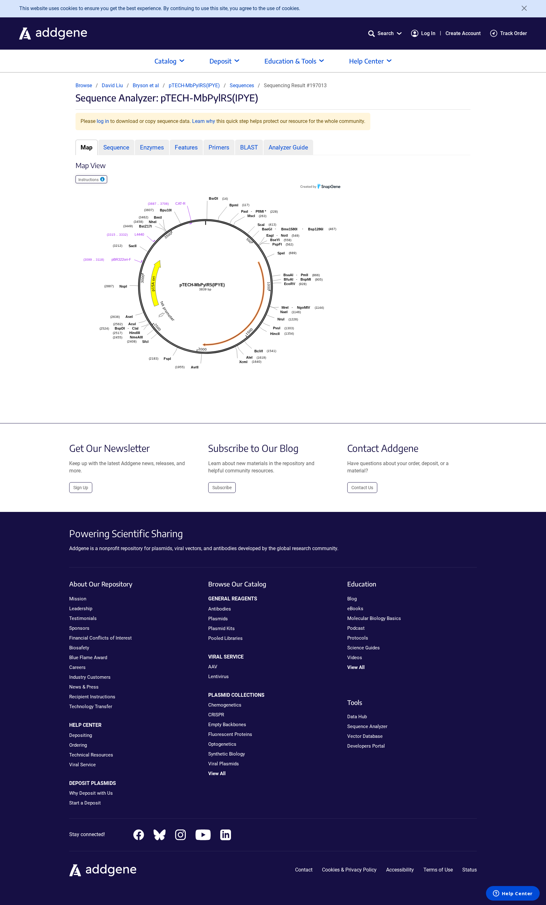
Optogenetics (222, 744)
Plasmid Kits (221, 628)
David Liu (112, 85)
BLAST (249, 147)
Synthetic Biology (226, 754)
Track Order (513, 33)
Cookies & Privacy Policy (349, 870)
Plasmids (218, 619)
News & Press (84, 687)
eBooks (355, 608)
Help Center (366, 61)
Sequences (242, 85)
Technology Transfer (90, 706)
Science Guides (363, 648)
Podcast (356, 628)
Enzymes (152, 147)
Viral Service (82, 765)
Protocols (357, 638)
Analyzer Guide (288, 147)
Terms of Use (438, 870)
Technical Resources (91, 755)
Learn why (203, 121)
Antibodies (219, 609)
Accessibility (400, 870)
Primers (219, 147)
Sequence (116, 147)
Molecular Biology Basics (374, 618)
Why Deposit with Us (91, 793)
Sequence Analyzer (367, 726)
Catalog (166, 61)
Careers (77, 667)
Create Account (463, 33)
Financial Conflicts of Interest (100, 638)
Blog (352, 599)
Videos (354, 657)
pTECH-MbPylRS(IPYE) (195, 85)
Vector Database (365, 736)
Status (469, 870)
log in (103, 121)
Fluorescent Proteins (230, 734)
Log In (428, 33)
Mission (77, 599)
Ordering (78, 745)
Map (87, 147)
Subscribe (222, 487)
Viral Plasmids (223, 764)
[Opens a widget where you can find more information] (513, 894)
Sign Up (80, 487)
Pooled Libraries (225, 638)
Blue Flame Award (88, 657)
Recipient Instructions (92, 697)
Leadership (80, 608)
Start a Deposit (85, 803)
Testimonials (83, 618)
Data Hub (357, 717)
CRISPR (216, 715)
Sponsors (79, 628)
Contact (303, 870)
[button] (385, 33)
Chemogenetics (224, 705)
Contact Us (362, 487)
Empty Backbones (227, 724)
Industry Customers (90, 677)
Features (186, 147)
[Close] (522, 8)
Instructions (89, 180)
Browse (84, 85)
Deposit (220, 61)
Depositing (80, 735)
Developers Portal (366, 746)
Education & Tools (290, 61)
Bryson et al (146, 85)
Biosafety (79, 648)
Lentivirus (218, 676)
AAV (212, 667)
